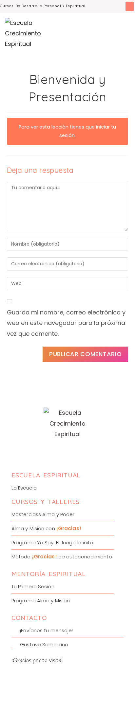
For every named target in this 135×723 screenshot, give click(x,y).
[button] (129, 6)
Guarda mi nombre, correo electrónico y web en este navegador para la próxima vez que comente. (66, 323)
